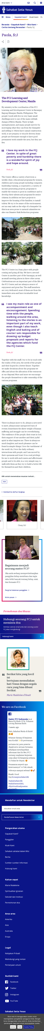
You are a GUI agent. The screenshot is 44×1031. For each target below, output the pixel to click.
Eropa (7, 937)
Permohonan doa (12, 902)
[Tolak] (41, 1022)
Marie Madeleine (12, 885)
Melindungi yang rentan (15, 959)
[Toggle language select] (41, 3)
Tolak (20, 1027)
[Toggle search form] (35, 3)
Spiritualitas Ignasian (14, 891)
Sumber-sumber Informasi (16, 863)
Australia (9, 931)
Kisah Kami (33, 17)
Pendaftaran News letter (14, 817)
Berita (7, 857)
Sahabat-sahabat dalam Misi (17, 851)
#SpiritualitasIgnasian (18, 786)
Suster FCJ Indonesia (18, 719)
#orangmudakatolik (20, 777)
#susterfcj (12, 789)
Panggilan (9, 839)
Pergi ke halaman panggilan (16, 590)
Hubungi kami (7, 636)
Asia (4, 482)
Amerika (8, 919)
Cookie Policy (28, 1027)
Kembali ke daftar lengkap (14, 492)
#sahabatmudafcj (16, 783)
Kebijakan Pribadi (12, 953)
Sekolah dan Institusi (14, 897)
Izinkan (13, 1027)
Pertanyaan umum (13, 965)
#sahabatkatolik (15, 781)
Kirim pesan (9, 597)
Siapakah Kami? (21, 17)
